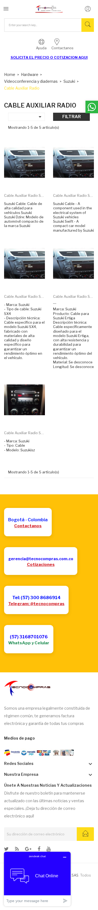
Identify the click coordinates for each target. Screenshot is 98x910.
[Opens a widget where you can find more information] (37, 879)
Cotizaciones (41, 564)
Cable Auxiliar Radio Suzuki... (24, 195)
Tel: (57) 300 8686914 (36, 597)
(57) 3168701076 (29, 636)
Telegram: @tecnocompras (36, 603)
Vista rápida (31, 180)
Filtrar (71, 116)
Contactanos (28, 525)
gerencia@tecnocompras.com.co (40, 558)
